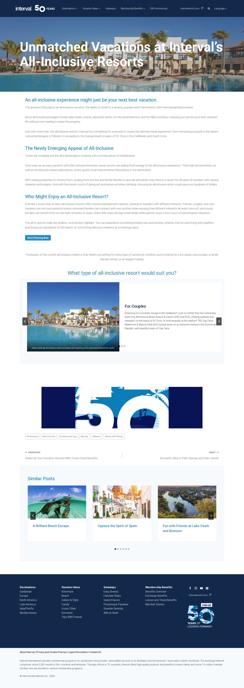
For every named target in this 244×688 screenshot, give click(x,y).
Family (65, 604)
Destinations (28, 587)
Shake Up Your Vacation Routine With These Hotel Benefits (61, 455)
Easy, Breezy (111, 591)
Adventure (32, 436)
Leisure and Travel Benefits (161, 600)
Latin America (28, 604)
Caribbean (26, 591)
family (84, 436)
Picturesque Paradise (116, 604)
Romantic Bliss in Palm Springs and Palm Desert (189, 455)
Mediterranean (28, 612)
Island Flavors (112, 600)
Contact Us (95, 652)
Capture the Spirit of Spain (117, 526)
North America (28, 600)
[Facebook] (190, 588)
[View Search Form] (208, 8)
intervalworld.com (190, 8)
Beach (65, 595)
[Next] (211, 516)
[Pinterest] (207, 588)
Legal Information (78, 652)
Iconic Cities (69, 608)
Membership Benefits (158, 587)
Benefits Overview (155, 591)
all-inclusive (48, 436)
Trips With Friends (72, 617)
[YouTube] (201, 588)
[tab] (119, 346)
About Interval (27, 652)
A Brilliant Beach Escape (51, 526)
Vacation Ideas (71, 587)
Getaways (110, 8)
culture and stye (68, 436)
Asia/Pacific (27, 608)
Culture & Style (70, 600)
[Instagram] (196, 588)
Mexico (96, 436)
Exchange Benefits (156, 595)
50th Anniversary (159, 8)
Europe (24, 595)
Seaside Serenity (113, 608)
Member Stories (154, 604)
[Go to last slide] (25, 321)
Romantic (67, 612)
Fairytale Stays (112, 595)
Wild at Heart (111, 612)
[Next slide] (219, 321)
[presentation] (57, 502)
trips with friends (114, 436)
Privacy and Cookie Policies (51, 652)
